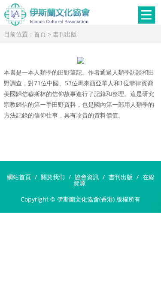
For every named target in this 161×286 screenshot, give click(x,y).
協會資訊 (87, 177)
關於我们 (53, 177)
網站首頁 (19, 177)
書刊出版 (65, 34)
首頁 (40, 34)
